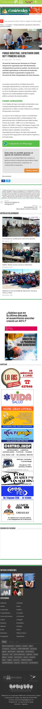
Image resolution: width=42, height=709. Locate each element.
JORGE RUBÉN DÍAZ (23, 649)
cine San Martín (33, 662)
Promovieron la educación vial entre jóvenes (18, 239)
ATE (11, 654)
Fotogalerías (4, 636)
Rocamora (13, 649)
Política (18, 629)
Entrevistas (3, 633)
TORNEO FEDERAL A (26, 660)
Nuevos (11, 642)
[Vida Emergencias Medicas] (17, 397)
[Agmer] (17, 511)
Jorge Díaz (29, 654)
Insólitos (19, 609)
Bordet (36, 654)
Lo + (17, 642)
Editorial (2, 626)
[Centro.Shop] (17, 449)
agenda (4, 651)
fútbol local (24, 662)
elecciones (16, 660)
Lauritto (26, 657)
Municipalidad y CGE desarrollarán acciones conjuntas (26, 207)
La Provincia (20, 616)
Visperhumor (20, 636)
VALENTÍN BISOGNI (7, 662)
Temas (4, 642)
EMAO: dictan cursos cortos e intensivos (17, 265)
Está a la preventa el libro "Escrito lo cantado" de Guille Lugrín (22, 21)
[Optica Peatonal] (17, 464)
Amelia (2, 606)
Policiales (19, 626)
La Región (19, 619)
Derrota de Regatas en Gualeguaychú (12, 202)
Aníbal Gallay (20, 651)
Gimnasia (18, 646)
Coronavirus (5, 649)
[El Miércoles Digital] (21, 10)
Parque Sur (5, 654)
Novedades (20, 623)
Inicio (2, 25)
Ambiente (3, 603)
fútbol (4, 660)
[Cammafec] (17, 492)
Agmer (31, 646)
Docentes (32, 657)
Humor (18, 606)
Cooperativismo (5, 613)
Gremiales (19, 603)
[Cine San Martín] (17, 478)
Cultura (2, 619)
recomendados (30, 651)
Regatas (10, 660)
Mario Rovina (11, 651)
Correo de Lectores (6, 616)
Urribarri (10, 657)
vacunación (33, 649)
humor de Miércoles (19, 654)
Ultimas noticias (21, 633)
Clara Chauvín (18, 657)
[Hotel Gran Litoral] (17, 417)
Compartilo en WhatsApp (20, 143)
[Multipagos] (17, 435)
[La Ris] (17, 377)
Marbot (4, 657)
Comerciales (4, 609)
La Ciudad (9, 25)
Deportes (3, 623)
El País (2, 629)
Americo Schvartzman (8, 646)
